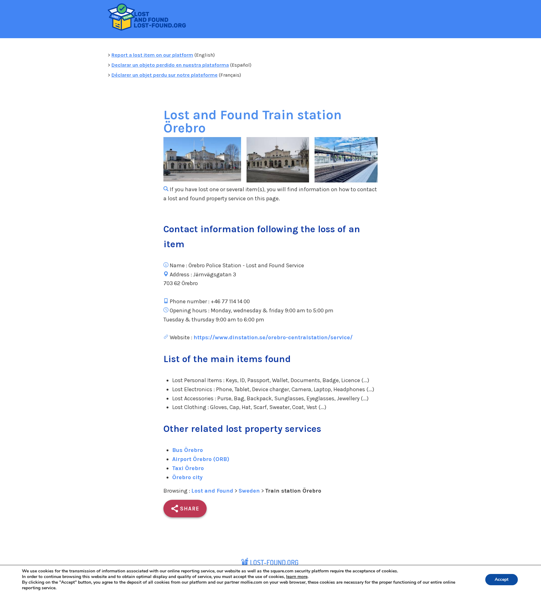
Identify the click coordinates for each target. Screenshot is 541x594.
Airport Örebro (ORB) (200, 459)
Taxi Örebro (188, 468)
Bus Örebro (187, 450)
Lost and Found (212, 490)
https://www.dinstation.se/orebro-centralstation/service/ (273, 337)
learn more (296, 577)
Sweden (249, 490)
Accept (501, 579)
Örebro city (187, 477)
